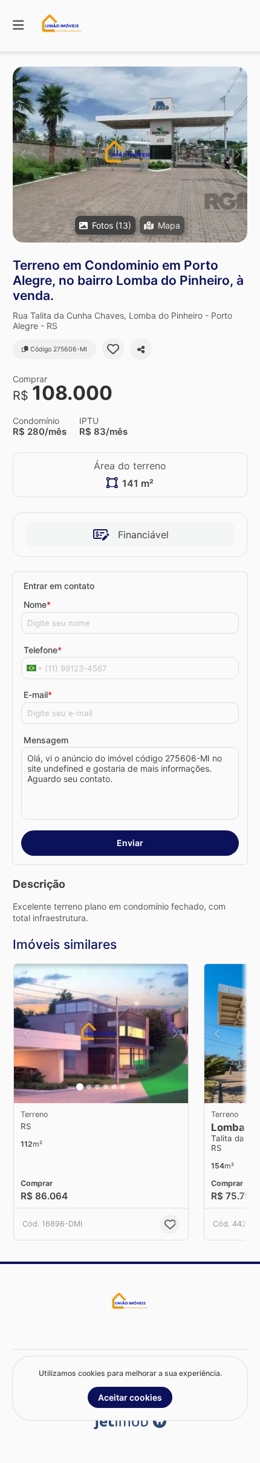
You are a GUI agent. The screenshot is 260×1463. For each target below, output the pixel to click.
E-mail (38, 694)
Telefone (43, 650)
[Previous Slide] (23, 155)
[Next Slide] (237, 155)
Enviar (130, 843)
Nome (37, 604)
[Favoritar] (113, 349)
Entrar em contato (59, 586)
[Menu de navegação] (18, 25)
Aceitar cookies (130, 1397)
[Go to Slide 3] (97, 1086)
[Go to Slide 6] (122, 1086)
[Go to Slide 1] (79, 1086)
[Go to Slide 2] (88, 1086)
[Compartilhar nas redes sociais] (141, 349)
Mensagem (46, 740)
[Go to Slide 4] (105, 1086)
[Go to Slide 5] (114, 1086)
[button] (130, 155)
